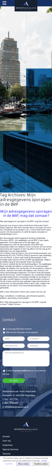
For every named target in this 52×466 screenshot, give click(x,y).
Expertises (8, 445)
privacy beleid (21, 371)
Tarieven (6, 454)
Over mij (7, 441)
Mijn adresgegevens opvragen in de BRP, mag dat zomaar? (26, 213)
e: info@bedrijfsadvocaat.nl (15, 407)
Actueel (6, 436)
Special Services (10, 449)
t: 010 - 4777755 (10, 399)
